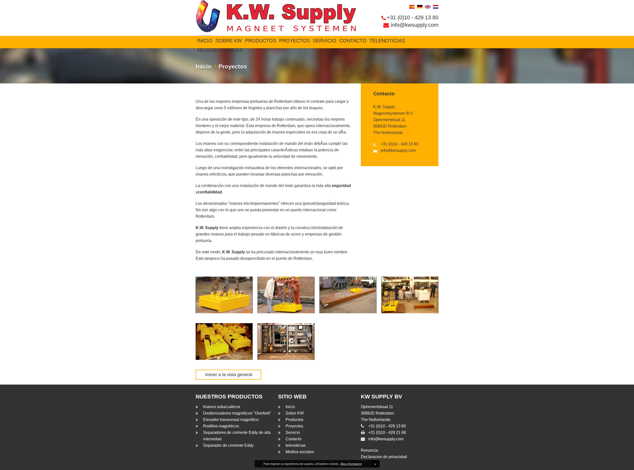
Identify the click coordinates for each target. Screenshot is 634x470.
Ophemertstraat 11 (389, 120)
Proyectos (294, 40)
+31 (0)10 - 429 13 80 (412, 17)
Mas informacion (351, 464)
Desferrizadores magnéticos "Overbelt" (237, 413)
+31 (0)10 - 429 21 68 (387, 432)
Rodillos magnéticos (221, 426)
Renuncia (369, 450)
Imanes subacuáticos (221, 407)
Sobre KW (228, 40)
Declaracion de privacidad (384, 457)
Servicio (324, 40)
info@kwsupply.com (414, 25)
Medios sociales (220, 50)
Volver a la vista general (228, 374)
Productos (260, 40)
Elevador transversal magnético (231, 420)
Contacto (353, 40)
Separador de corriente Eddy (228, 445)
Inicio (204, 40)
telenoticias (387, 40)
